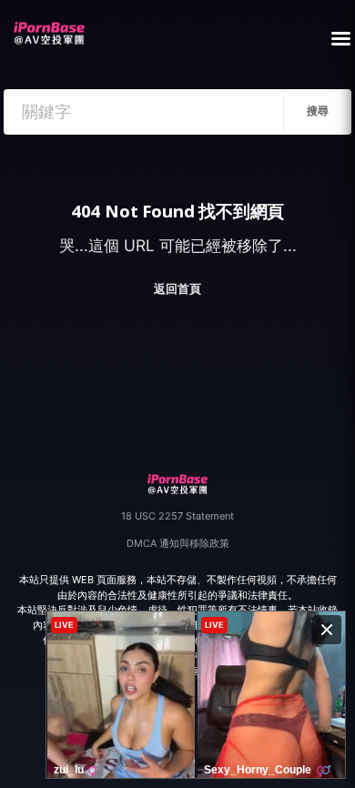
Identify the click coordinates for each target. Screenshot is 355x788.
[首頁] (49, 27)
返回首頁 (177, 289)
